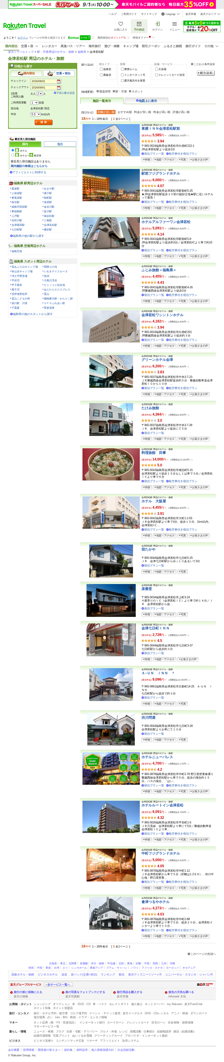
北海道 (53, 963)
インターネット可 (134, 74)
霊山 (46, 294)
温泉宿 (107, 69)
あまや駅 (49, 188)
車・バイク (100, 1004)
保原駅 (48, 202)
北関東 (73, 963)
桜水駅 (15, 202)
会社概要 (13, 1049)
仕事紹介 (149, 1031)
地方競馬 (39, 1017)
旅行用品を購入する (129, 992)
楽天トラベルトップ (21, 51)
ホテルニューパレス (157, 757)
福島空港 (17, 251)
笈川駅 (48, 211)
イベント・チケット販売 (105, 1013)
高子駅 (48, 193)
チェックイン (18, 80)
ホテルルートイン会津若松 (163, 805)
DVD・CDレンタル (157, 1013)
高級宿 (107, 74)
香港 (48, 967)
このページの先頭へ (203, 954)
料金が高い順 (161, 112)
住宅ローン (158, 1022)
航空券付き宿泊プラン (183, 153)
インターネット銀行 (92, 1022)
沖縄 (172, 963)
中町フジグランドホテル (161, 853)
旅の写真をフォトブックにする (85, 992)
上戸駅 (15, 216)
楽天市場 (191, 14)
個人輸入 (137, 1004)
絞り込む (206, 73)
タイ (65, 967)
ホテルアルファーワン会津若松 (166, 222)
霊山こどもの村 (21, 298)
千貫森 (15, 307)
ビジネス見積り (44, 1040)
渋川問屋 (149, 717)
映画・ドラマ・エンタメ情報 (88, 1017)
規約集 (68, 1049)
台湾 (56, 967)
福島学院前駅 (19, 206)
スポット (137, 91)
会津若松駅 (50, 225)
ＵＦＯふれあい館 (54, 303)
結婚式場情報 (42, 1035)
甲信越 (111, 963)
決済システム (130, 1040)
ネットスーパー (155, 1004)
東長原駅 (17, 197)
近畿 (138, 963)
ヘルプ (113, 14)
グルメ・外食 (108, 1031)
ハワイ (134, 967)
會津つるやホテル (156, 902)
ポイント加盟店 (63, 1008)
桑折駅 (48, 229)
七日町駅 (17, 229)
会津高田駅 (18, 225)
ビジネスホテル (48, 974)
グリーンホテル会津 (157, 359)
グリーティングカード (108, 1035)
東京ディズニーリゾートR (144, 974)
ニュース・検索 (44, 1031)
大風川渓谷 (50, 280)
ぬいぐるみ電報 (82, 1035)
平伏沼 (15, 280)
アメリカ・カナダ (152, 967)
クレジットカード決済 (171, 74)
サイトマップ (149, 14)
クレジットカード (137, 1022)
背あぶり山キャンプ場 (25, 266)
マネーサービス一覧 (46, 1026)
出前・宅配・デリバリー (82, 1031)
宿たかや (149, 549)
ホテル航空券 (30, 155)
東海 (129, 963)
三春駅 (48, 220)
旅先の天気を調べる (181, 992)
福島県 (82, 51)
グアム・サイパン (116, 967)
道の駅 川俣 (19, 303)
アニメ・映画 (179, 1013)
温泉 (64, 974)
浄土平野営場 (19, 276)
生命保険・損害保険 (180, 1022)
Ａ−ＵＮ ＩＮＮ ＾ (158, 673)
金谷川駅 (49, 206)
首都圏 (84, 963)
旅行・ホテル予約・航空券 (51, 1013)
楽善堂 (147, 589)
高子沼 (15, 289)
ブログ (60, 1031)
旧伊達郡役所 (19, 294)
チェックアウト (20, 87)
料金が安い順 (142, 112)
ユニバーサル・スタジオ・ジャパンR (189, 974)
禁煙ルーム (130, 69)
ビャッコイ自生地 (54, 285)
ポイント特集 (42, 1008)
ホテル (23, 150)
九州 (163, 963)
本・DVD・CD (81, 1004)
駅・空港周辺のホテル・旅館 (55, 51)
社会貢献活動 (126, 1049)
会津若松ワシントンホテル (163, 315)
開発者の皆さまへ (49, 1049)
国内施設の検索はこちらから (29, 166)
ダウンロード (198, 1013)
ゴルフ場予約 (78, 1013)
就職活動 (135, 1031)
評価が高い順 (181, 112)
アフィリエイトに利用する (29, 172)
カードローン (115, 1022)
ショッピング (42, 1004)
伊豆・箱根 (97, 963)
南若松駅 (49, 216)
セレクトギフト (119, 1004)
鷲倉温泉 (49, 307)
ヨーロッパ (172, 967)
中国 (146, 963)
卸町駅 (48, 197)
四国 (155, 963)
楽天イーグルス (133, 1013)
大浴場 (162, 69)
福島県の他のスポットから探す (33, 314)
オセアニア (189, 967)
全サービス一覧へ (58, 984)
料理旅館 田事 (154, 453)
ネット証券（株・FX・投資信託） (55, 1022)
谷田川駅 (17, 220)
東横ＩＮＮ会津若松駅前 (161, 128)
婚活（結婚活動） (184, 1031)
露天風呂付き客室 (134, 80)
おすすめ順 (125, 112)
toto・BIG (61, 1017)
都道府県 (105, 91)
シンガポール (79, 967)
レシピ (123, 1031)
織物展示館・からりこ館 (58, 298)
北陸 (121, 963)
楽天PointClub (193, 1004)
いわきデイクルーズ (56, 271)
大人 (33, 93)
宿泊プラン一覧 (154, 153)
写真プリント (61, 1035)
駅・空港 (121, 91)
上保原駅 (17, 193)
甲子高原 (17, 285)
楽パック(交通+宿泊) (84, 974)
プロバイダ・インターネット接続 (146, 1035)
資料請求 (82, 1049)
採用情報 (28, 1049)
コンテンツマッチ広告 (70, 1040)
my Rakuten (174, 1004)
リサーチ (92, 1040)
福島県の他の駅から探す (28, 235)
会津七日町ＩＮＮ (156, 628)
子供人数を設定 (65, 92)
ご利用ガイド (129, 14)
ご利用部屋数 (18, 102)
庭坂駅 (15, 188)
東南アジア (96, 967)
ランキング (108, 974)
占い (50, 1017)
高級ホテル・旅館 (22, 974)
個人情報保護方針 (102, 1049)
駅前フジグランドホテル (161, 173)
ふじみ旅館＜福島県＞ (159, 270)
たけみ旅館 (150, 408)
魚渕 (46, 276)
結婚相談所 (164, 1031)
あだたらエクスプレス (57, 289)
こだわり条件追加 (204, 64)
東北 (62, 963)
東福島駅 (17, 211)
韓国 (31, 967)
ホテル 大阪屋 (154, 501)
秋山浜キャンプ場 (22, 271)
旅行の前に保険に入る (28, 992)
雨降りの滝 (50, 266)
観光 (121, 974)
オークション (61, 1004)
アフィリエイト (110, 1040)
